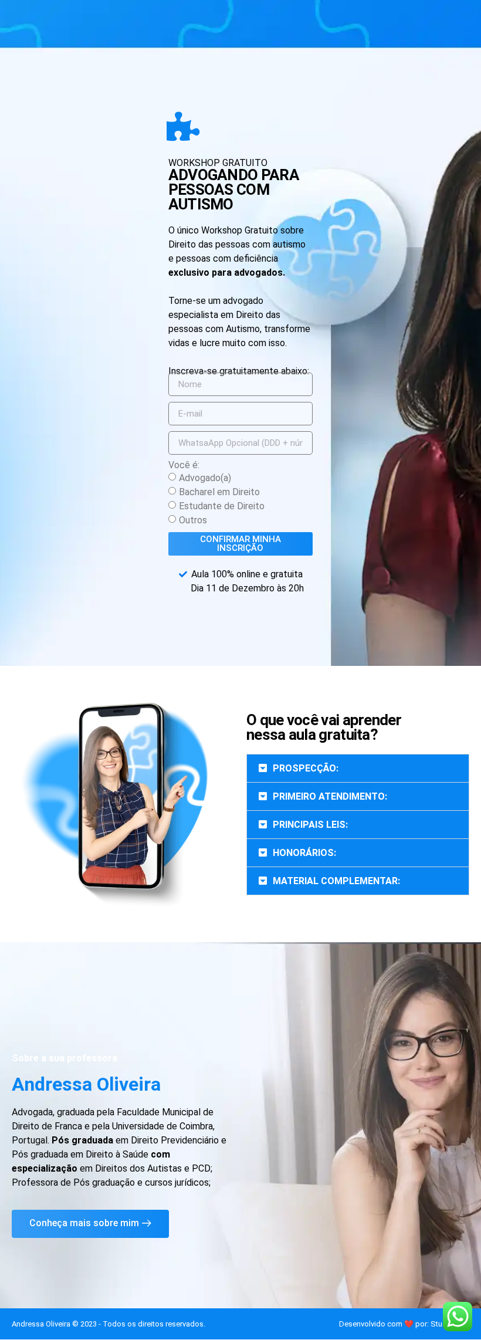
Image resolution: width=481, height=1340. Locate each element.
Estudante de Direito (222, 506)
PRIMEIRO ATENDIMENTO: (330, 796)
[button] (358, 768)
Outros (193, 520)
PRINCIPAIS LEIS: (310, 824)
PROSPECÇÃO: (305, 768)
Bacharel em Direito (219, 492)
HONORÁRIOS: (304, 852)
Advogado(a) (205, 477)
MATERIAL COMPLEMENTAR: (336, 880)
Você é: (183, 465)
